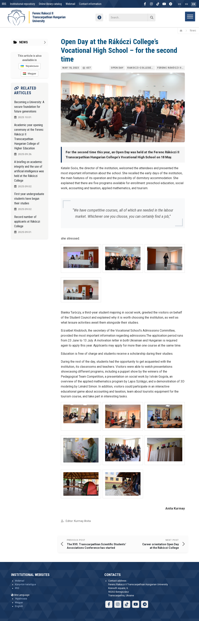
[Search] (151, 17)
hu (186, 4)
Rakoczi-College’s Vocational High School (141, 67)
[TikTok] (158, 4)
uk (179, 4)
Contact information (90, 3)
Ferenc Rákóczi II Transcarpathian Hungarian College (171, 67)
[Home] (182, 30)
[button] (81, 258)
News (193, 30)
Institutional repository (22, 3)
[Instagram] (151, 4)
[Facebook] (145, 4)
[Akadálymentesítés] (99, 17)
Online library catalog (50, 3)
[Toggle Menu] (190, 16)
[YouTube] (164, 4)
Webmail (70, 3)
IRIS (4, 3)
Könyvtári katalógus (25, 584)
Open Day (117, 67)
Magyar (19, 602)
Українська (21, 598)
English (19, 606)
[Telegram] (170, 4)
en (193, 4)
